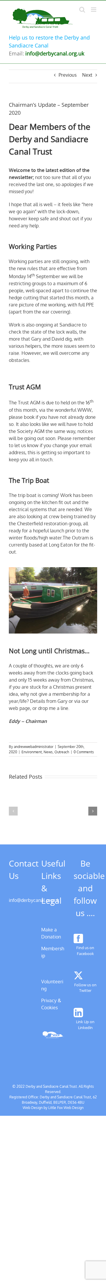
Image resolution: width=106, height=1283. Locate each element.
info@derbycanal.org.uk (34, 900)
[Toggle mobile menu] (94, 9)
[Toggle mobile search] (82, 9)
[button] (13, 811)
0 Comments (84, 752)
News (48, 752)
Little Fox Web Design (66, 1107)
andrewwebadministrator (33, 746)
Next (87, 75)
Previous (68, 75)
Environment (31, 752)
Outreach (61, 752)
